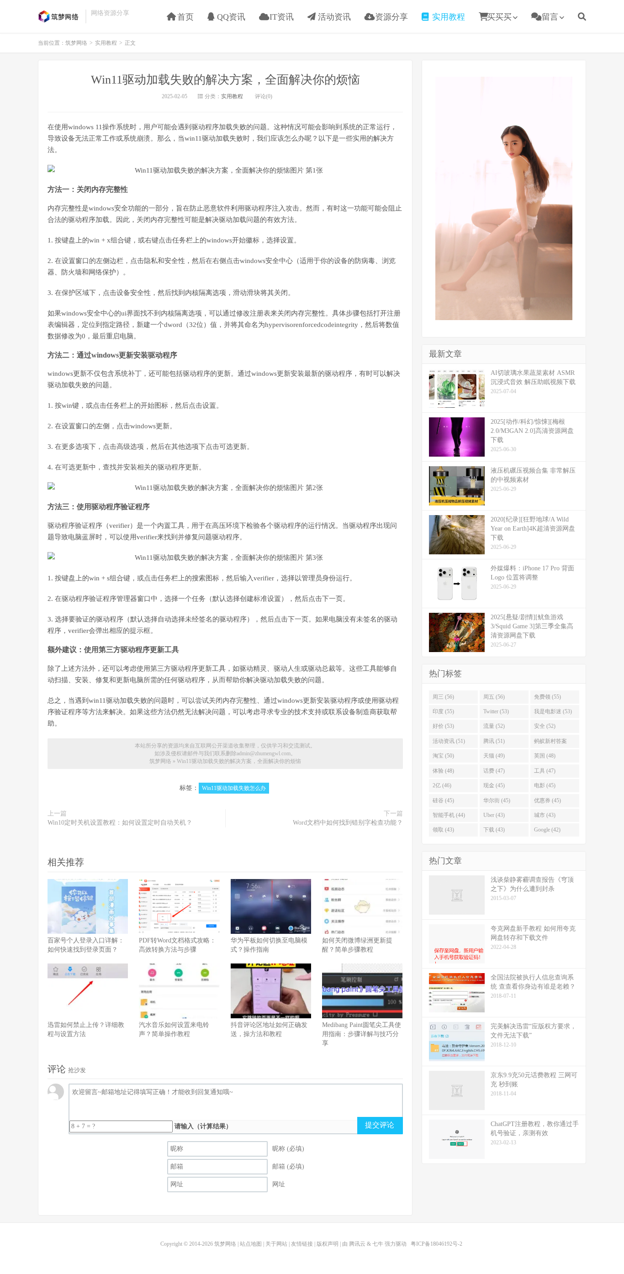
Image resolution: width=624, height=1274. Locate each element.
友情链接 (302, 1244)
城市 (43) (544, 815)
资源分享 (390, 16)
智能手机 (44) (449, 815)
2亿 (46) (442, 785)
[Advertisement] (503, 197)
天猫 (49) (494, 756)
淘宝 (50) (443, 756)
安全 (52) (544, 726)
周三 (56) (443, 697)
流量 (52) (494, 726)
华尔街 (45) (496, 800)
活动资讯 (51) (449, 741)
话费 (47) (494, 771)
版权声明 (327, 1244)
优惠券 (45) (547, 800)
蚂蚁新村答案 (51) (550, 743)
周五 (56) (494, 697)
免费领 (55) (547, 697)
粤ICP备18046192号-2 (436, 1244)
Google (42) (547, 830)
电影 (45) (544, 785)
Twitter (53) (496, 711)
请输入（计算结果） (203, 1126)
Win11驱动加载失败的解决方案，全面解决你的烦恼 (225, 79)
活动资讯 (333, 16)
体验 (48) (443, 771)
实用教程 (447, 16)
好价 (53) (443, 726)
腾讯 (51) (494, 741)
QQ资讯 (230, 16)
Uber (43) (494, 815)
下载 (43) (494, 830)
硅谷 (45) (443, 800)
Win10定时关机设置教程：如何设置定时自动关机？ (120, 822)
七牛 (377, 1244)
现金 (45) (494, 785)
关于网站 (276, 1244)
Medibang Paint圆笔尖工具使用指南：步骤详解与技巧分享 (361, 1034)
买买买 (499, 16)
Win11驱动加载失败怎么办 (234, 788)
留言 (548, 16)
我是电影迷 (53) (553, 711)
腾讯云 (357, 1244)
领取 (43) (443, 830)
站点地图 (251, 1244)
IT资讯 (280, 16)
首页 (184, 16)
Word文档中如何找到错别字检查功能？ (348, 822)
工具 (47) (544, 771)
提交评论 (379, 1125)
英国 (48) (544, 756)
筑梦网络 (59, 16)
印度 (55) (443, 711)
